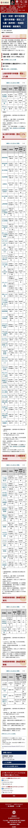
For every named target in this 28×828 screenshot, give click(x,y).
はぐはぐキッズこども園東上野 (4, 257)
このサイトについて (18, 804)
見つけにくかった (7, 792)
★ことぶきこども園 (4, 101)
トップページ (4, 6)
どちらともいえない (8, 782)
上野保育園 (4, 203)
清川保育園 (4, 170)
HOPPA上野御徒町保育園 (4, 509)
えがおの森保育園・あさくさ (4, 344)
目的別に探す (4, 7)
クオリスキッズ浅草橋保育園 (4, 333)
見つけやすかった (7, 788)
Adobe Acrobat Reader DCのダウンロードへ (13, 747)
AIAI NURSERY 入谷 (4, 249)
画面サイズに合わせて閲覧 (12, 82)
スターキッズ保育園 (4, 284)
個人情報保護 (11, 806)
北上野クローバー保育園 (4, 408)
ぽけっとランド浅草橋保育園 (4, 234)
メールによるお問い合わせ (11, 766)
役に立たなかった (7, 784)
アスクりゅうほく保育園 (4, 264)
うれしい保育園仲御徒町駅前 (4, 415)
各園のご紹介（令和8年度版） (10, 69)
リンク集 (18, 806)
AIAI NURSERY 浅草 (4, 271)
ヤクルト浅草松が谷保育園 (4, 621)
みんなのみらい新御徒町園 (4, 494)
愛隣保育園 (4, 157)
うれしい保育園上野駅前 (4, 401)
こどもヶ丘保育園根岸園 (4, 351)
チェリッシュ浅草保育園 (4, 226)
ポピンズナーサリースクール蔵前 (4, 374)
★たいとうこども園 (4, 107)
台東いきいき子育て (21, 6)
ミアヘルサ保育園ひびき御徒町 (4, 380)
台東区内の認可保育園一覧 (12, 9)
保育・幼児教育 (12, 7)
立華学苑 (4, 184)
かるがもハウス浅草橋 (4, 534)
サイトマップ (8, 804)
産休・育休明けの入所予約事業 (17, 128)
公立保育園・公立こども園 (9, 59)
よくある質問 (7, 762)
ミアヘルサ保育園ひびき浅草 (4, 325)
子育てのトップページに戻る (9, 733)
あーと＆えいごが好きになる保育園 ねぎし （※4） (4, 302)
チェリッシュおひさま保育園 (4, 367)
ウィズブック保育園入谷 (4, 478)
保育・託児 (20, 7)
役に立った (6, 780)
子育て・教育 (12, 6)
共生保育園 (4, 177)
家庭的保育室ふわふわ (4, 701)
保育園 (2, 9)
